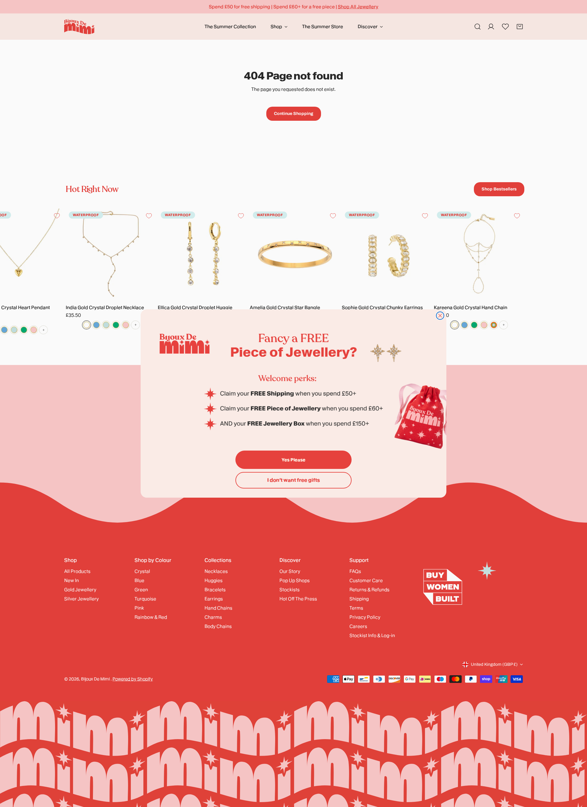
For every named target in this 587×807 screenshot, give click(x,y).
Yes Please (293, 459)
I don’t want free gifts (293, 480)
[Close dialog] (440, 315)
